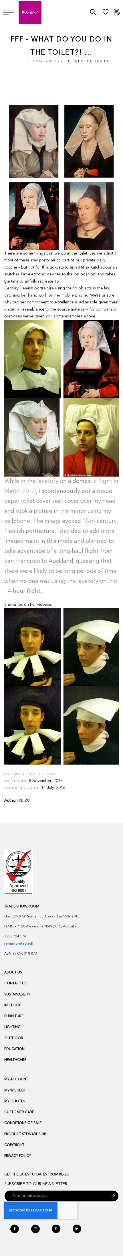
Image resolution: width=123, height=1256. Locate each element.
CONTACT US (15, 983)
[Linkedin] (77, 1229)
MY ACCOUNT (16, 1079)
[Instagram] (35, 1229)
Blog (54, 61)
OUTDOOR (13, 1038)
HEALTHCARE (15, 1060)
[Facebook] (14, 1229)
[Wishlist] (105, 13)
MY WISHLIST (15, 1090)
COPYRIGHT (14, 1145)
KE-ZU (24, 801)
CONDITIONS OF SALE (22, 1123)
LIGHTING (12, 1027)
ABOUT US (13, 972)
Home (39, 61)
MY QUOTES (14, 1101)
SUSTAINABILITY (17, 994)
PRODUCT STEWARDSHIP (25, 1134)
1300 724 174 (15, 936)
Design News (43, 774)
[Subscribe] (113, 1196)
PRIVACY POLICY (17, 1156)
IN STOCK (12, 1005)
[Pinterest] (56, 1229)
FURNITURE (13, 1016)
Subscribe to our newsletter (35, 1184)
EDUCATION (14, 1049)
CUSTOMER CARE (19, 1112)
